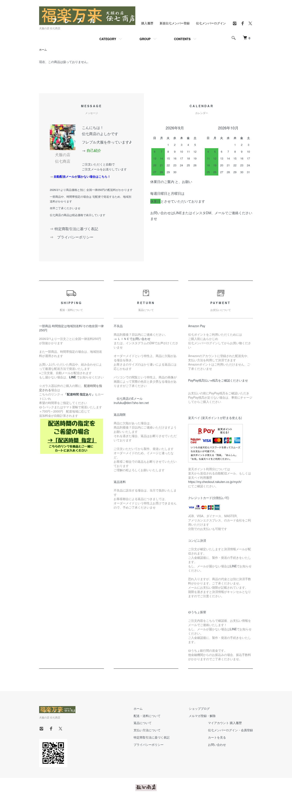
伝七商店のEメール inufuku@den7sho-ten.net (131, 400)
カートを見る (217, 737)
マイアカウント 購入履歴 (225, 723)
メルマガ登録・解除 (202, 716)
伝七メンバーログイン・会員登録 (230, 730)
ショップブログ (199, 708)
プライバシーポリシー (149, 744)
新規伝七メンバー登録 (175, 23)
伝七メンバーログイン (211, 23)
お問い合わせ (217, 744)
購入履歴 (147, 23)
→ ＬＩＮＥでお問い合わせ (133, 338)
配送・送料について (147, 716)
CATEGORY (107, 39)
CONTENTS (182, 39)
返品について (143, 723)
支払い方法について (147, 730)
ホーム (43, 49)
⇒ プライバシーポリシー (73, 237)
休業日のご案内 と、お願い (171, 181)
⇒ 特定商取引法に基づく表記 (74, 228)
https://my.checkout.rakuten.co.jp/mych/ (215, 482)
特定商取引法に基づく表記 (152, 737)
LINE (233, 566)
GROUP (145, 39)
